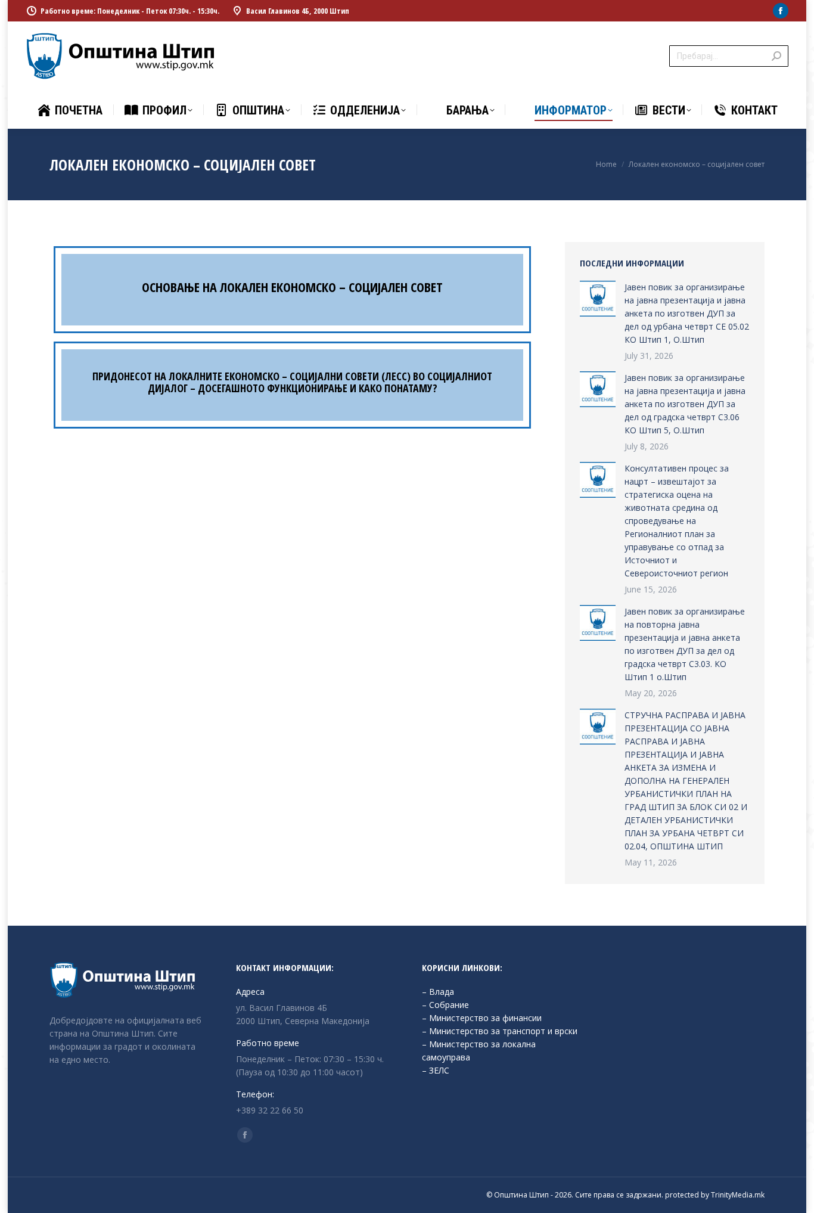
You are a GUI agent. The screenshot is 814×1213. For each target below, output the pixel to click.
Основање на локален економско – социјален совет (292, 287)
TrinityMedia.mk (738, 1195)
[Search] (776, 56)
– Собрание (445, 1004)
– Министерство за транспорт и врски (499, 1031)
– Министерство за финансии (482, 1017)
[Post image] (598, 299)
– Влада (438, 991)
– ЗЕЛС (435, 1070)
